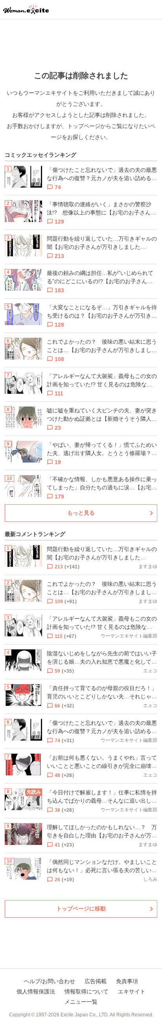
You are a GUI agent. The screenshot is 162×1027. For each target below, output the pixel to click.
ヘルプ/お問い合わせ (49, 981)
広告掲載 (96, 981)
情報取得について (86, 991)
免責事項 (127, 981)
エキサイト (131, 991)
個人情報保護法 (36, 991)
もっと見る (81, 513)
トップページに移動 (81, 908)
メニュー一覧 (81, 1002)
